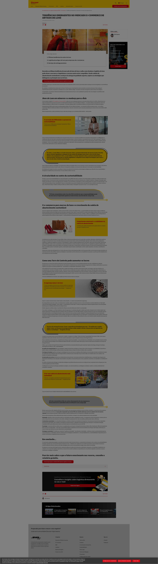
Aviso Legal (46, 562)
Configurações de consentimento (109, 560)
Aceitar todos (136, 560)
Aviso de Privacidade (40, 562)
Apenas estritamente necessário (124, 560)
